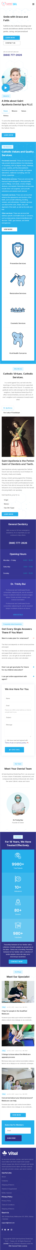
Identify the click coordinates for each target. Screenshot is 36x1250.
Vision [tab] (5, 111)
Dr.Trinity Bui (18, 820)
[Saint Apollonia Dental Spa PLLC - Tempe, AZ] (9, 4)
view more (8, 229)
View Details (18, 614)
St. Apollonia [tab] (7, 408)
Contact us (10, 43)
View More (16, 1115)
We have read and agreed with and (16, 741)
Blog (3, 1007)
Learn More (9, 514)
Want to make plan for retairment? (15, 638)
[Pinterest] (5, 1230)
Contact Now (17, 961)
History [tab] (5, 115)
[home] (10, 1153)
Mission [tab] (14, 111)
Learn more (10, 37)
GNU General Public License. (18, 1246)
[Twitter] (8, 1230)
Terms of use (9, 743)
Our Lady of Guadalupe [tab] (11, 412)
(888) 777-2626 (12, 54)
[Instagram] (11, 1230)
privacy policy (21, 743)
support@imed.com (8, 1223)
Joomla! (5, 1243)
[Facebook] (2, 1230)
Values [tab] (23, 111)
